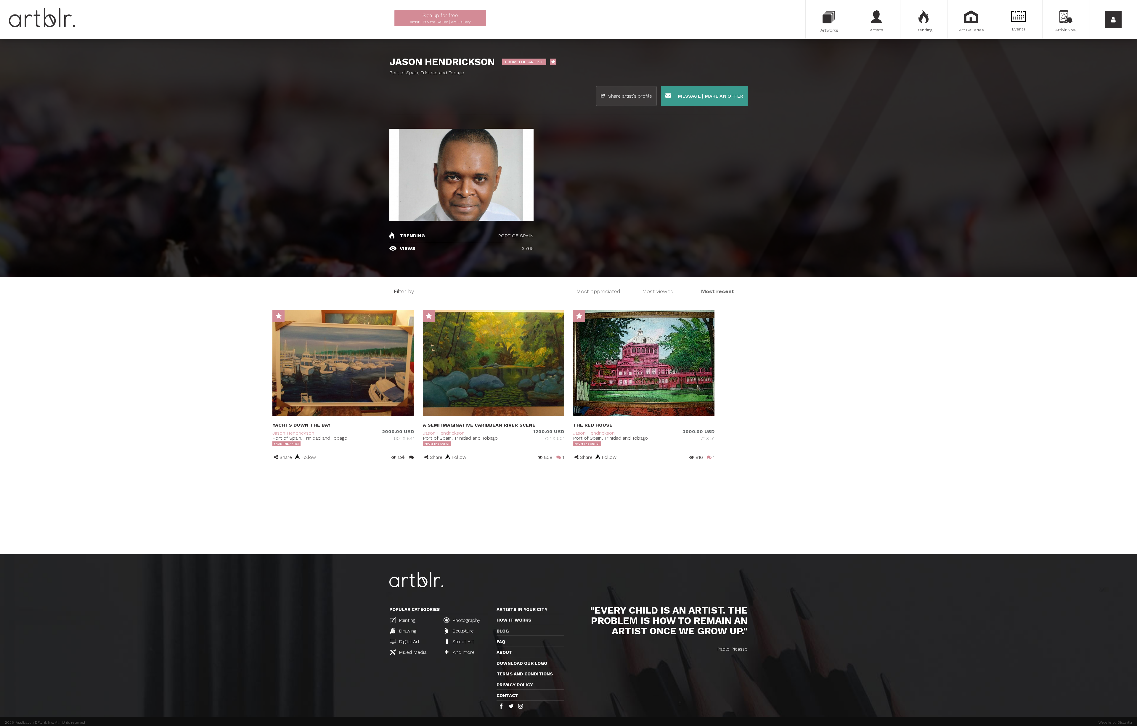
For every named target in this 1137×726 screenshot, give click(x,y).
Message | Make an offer (709, 96)
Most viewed (658, 291)
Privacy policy (515, 685)
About (504, 652)
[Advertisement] (568, 509)
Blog (503, 631)
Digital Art (408, 641)
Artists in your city (522, 609)
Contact (507, 695)
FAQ (501, 641)
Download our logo (522, 663)
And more (463, 652)
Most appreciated (598, 291)
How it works (514, 620)
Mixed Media (411, 652)
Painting (406, 620)
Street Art (462, 641)
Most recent (717, 291)
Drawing (406, 631)
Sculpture (462, 631)
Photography (465, 620)
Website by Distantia (1115, 722)
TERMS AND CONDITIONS (525, 674)
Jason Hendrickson (293, 433)
